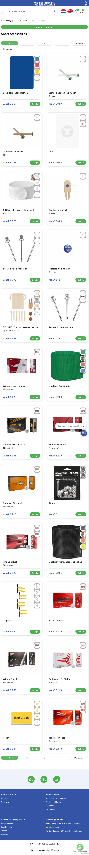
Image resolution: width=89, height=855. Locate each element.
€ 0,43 (55, 162)
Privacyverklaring (53, 802)
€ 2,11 (55, 514)
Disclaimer (50, 809)
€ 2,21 (55, 573)
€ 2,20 (9, 573)
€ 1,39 (9, 338)
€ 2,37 (9, 749)
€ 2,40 (55, 749)
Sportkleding (6, 827)
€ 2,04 (55, 397)
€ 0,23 (9, 162)
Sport (24, 21)
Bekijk (35, 104)
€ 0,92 (9, 279)
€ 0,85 (55, 221)
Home (16, 21)
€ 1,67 (55, 338)
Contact (4, 798)
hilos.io (84, 851)
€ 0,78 (9, 221)
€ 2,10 (55, 455)
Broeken (4, 834)
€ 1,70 (9, 397)
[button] (80, 847)
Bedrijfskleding (8, 823)
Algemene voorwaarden (56, 798)
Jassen (4, 831)
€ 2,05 (9, 455)
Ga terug (7, 20)
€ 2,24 (9, 631)
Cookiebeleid (51, 805)
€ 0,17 (9, 104)
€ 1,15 (55, 279)
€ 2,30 (55, 631)
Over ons (5, 802)
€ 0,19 (55, 104)
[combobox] (27, 11)
